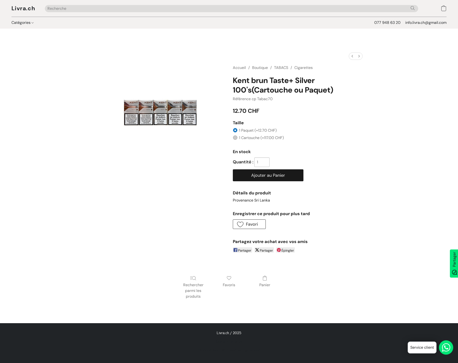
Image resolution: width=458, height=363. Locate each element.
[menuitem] (352, 56)
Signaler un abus (229, 342)
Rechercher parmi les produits (193, 290)
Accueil (239, 67)
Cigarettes (303, 67)
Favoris (229, 284)
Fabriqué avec (229, 350)
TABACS (281, 67)
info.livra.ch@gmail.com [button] (426, 22)
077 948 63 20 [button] (387, 22)
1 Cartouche (261, 137)
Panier (264, 284)
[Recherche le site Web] (412, 8)
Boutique (260, 67)
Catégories (21, 22)
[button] (23, 8)
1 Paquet (258, 130)
